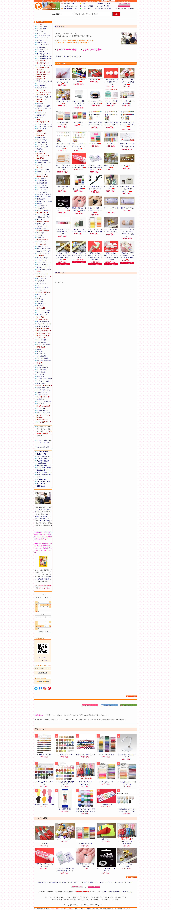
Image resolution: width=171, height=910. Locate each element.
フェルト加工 (41, 51)
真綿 (43, 390)
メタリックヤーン (42, 290)
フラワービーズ (41, 83)
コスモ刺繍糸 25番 (42, 187)
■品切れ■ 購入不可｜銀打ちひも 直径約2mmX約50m (79, 255)
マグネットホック (42, 274)
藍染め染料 (40, 360)
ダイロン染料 (41, 353)
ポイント (129, 8)
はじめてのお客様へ (70, 3)
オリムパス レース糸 (43, 169)
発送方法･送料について (71, 8)
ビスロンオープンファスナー (44, 267)
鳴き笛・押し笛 (41, 128)
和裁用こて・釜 (41, 228)
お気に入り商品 (41, 454)
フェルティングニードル (44, 65)
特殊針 (39, 324)
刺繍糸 (37, 516)
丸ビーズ (39, 81)
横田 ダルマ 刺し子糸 (43, 217)
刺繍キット (40, 203)
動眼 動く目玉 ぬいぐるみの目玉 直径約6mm (79, 209)
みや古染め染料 (41, 356)
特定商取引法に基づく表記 (103, 8)
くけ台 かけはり (42, 226)
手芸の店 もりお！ (60, 26)
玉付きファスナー (42, 260)
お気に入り (85, 3)
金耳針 (39, 321)
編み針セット (41, 165)
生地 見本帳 (40, 365)
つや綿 (39, 390)
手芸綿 (39, 388)
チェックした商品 (87, 6)
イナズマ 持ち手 (42, 408)
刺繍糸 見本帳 (41, 199)
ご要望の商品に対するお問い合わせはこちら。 (69, 56)
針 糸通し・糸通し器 (43, 326)
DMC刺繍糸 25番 (42, 183)
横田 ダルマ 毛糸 (42, 142)
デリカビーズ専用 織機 (44, 97)
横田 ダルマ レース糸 (43, 171)
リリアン (46, 287)
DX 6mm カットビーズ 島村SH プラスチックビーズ (63, 146)
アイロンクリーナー (43, 312)
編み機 (39, 160)
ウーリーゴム (41, 303)
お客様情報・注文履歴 (103, 3)
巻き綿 (48, 390)
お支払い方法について (70, 6)
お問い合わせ (41, 486)
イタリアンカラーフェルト (44, 44)
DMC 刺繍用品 (41, 178)
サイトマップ (41, 484)
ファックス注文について (44, 458)
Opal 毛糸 (40, 151)
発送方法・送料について (44, 472)
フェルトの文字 (41, 47)
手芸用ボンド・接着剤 (43, 106)
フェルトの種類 (41, 28)
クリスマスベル (47, 124)
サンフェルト (41, 31)
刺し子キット (41, 219)
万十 (38, 233)
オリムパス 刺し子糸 (43, 215)
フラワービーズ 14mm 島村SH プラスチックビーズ (79, 146)
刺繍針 (43, 324)
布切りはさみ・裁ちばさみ (44, 248)
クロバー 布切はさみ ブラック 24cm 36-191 (95, 188)
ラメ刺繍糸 (48, 196)
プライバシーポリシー (106, 882)
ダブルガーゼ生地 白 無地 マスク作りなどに (63, 81)
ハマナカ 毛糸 (41, 137)
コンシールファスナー (43, 262)
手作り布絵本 (41, 509)
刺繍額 (50, 201)
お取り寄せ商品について (44, 465)
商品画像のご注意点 (43, 461)
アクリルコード (41, 283)
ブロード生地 (41, 372)
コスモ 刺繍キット (42, 208)
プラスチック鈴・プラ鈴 (44, 126)
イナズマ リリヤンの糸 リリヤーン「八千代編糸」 (127, 82)
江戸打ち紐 (40, 281)
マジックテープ (42, 518)
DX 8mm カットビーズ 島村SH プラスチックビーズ (127, 125)
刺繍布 (39, 201)
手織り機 (45, 160)
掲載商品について (42, 463)
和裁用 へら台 (41, 224)
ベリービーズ (41, 85)
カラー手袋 (40, 103)
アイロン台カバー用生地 (44, 378)
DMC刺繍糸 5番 (42, 180)
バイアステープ (41, 285)
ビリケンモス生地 (42, 367)
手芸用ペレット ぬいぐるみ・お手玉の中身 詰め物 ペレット (95, 167)
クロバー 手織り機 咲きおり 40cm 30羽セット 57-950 (63, 167)
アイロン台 (47, 310)
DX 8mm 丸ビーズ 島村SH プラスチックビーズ (95, 123)
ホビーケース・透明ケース (44, 108)
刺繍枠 (44, 201)
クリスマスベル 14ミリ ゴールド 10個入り (111, 230)
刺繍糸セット (40, 196)
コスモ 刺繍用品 (42, 185)
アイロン (39, 310)
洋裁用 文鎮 (40, 237)
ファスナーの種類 (42, 258)
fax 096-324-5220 (90, 909)
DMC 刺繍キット (42, 205)
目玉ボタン (40, 117)
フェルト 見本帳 (42, 26)
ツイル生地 (40, 374)
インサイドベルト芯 (43, 253)
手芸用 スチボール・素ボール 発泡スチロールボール (111, 82)
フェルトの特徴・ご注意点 (44, 467)
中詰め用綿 (45, 388)
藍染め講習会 (47, 360)
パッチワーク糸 (41, 242)
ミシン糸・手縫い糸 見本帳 (43, 344)
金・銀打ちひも (41, 278)
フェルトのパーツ (42, 49)
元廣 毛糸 (40, 149)
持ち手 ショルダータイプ (43, 412)
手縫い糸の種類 (41, 342)
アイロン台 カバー (42, 315)
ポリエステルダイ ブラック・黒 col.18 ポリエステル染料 (127, 189)
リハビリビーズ (41, 88)
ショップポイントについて (44, 456)
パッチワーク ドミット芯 (43, 403)
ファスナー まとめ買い (44, 269)
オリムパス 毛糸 (42, 144)
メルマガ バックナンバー (43, 481)
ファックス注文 (87, 8)
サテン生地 (40, 376)
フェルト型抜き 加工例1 (44, 56)
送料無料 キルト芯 (42, 399)
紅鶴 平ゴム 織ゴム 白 (127, 208)
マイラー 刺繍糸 (42, 192)
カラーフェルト (41, 33)
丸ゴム (44, 294)
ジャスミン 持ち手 (42, 410)
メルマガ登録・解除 (43, 447)
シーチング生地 (41, 369)
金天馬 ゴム (40, 306)
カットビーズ (48, 81)
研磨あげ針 (45, 321)
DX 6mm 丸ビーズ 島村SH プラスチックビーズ (111, 123)
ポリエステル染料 (42, 358)
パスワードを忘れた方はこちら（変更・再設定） (118, 892)
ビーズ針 (48, 324)
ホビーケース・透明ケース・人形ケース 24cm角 (79, 103)
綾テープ (39, 287)
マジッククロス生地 (43, 381)
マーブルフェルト (42, 42)
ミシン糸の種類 (41, 340)
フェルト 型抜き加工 (43, 54)
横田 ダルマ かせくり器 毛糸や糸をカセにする (127, 145)
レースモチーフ (41, 174)
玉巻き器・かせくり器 (43, 162)
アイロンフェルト (42, 40)
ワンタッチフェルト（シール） (44, 38)
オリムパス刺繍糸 (42, 190)
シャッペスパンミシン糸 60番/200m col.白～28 (63, 232)
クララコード (111, 144)
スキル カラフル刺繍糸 (44, 194)
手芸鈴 (39, 124)
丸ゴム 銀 (40, 301)
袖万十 (43, 233)
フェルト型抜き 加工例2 (44, 58)
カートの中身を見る (103, 6)
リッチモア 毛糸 (42, 140)
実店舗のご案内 (41, 479)
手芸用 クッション (42, 394)
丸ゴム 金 (40, 299)
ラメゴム (39, 296)
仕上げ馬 (39, 235)
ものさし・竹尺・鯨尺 (43, 251)
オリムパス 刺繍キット (44, 210)
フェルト (47, 514)
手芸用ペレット (41, 113)
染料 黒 (39, 349)
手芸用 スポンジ (42, 392)
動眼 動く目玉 (41, 115)
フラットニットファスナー (44, 264)
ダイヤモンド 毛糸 (42, 147)
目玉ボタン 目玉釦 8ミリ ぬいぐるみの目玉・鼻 (95, 210)
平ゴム (39, 294)
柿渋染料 (39, 351)
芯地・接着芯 (41, 383)
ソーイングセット (42, 246)
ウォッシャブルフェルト (44, 35)
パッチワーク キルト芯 (44, 401)
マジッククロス (44, 521)
